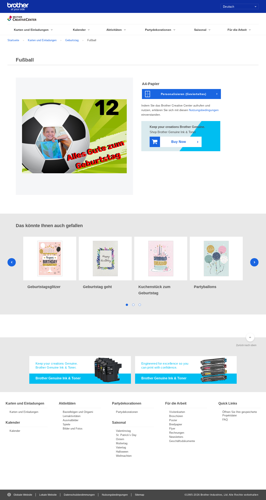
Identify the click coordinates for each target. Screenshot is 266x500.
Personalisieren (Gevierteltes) (183, 94)
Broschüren (176, 416)
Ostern (120, 439)
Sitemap (139, 494)
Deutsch (228, 6)
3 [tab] (139, 304)
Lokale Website (48, 494)
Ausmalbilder (70, 420)
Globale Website (23, 494)
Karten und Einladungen (42, 40)
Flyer (172, 428)
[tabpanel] (50, 263)
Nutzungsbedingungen (204, 110)
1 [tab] (127, 304)
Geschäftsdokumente (182, 441)
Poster (173, 420)
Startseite (13, 40)
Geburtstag (72, 40)
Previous (11, 262)
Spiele (66, 424)
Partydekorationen (127, 411)
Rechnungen (176, 432)
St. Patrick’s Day (126, 435)
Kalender (15, 430)
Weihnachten (124, 455)
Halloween (122, 451)
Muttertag (121, 443)
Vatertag (121, 447)
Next (254, 262)
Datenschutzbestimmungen (79, 494)
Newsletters (176, 436)
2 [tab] (133, 304)
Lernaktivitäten (71, 416)
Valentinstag (123, 430)
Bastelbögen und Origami (78, 411)
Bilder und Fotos (73, 428)
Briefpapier (175, 424)
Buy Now (178, 142)
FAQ (225, 419)
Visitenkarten (177, 411)
